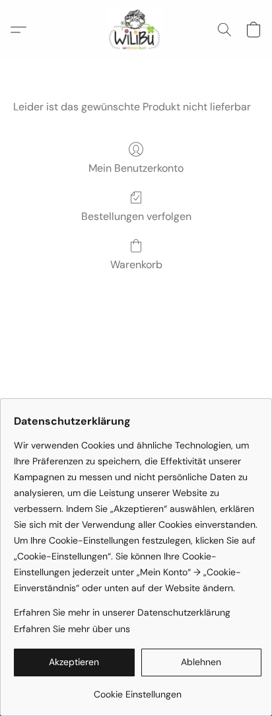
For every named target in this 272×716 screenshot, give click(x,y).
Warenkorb (136, 264)
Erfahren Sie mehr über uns (72, 629)
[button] (136, 29)
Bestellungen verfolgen (136, 216)
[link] (137, 689)
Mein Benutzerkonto (136, 168)
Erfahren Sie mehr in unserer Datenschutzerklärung (122, 612)
